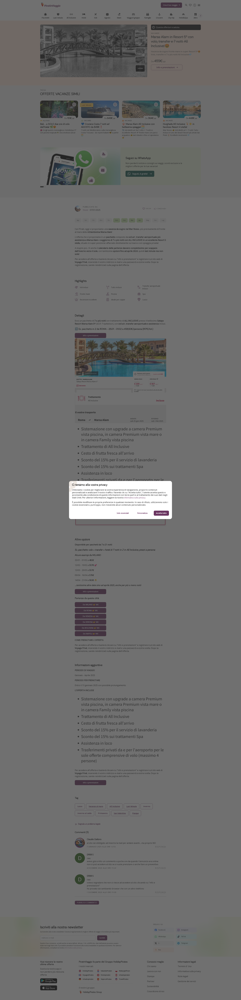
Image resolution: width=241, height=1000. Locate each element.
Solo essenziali (123, 513)
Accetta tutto (161, 513)
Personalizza (142, 513)
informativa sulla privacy (134, 498)
